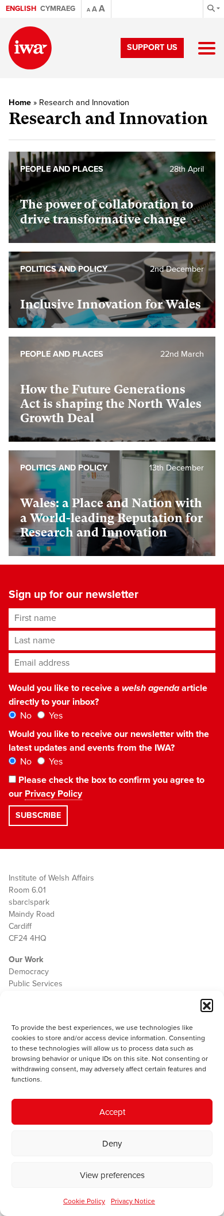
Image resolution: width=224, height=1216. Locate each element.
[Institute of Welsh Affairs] (30, 48)
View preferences (112, 1175)
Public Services (36, 984)
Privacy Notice (133, 1201)
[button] (207, 1005)
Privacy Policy (53, 794)
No (25, 715)
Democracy (29, 971)
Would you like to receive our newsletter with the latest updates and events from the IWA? (109, 741)
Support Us (152, 47)
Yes (55, 715)
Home (20, 102)
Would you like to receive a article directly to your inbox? (108, 695)
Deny (112, 1143)
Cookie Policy (84, 1201)
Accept (112, 1112)
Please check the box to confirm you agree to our (106, 787)
